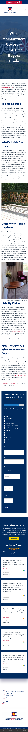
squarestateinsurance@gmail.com (15, 703)
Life (7, 442)
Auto (7, 416)
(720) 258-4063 (9, 699)
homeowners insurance (7, 87)
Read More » (6, 568)
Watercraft (8, 435)
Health (7, 440)
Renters (8, 421)
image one (13, 383)
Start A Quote (13, 2)
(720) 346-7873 (9, 695)
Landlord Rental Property (12, 428)
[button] (14, 538)
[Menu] (25, 10)
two (20, 383)
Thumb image (4, 383)
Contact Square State (20, 375)
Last (4, 466)
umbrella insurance (17, 331)
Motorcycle (8, 433)
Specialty (8, 430)
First (4, 457)
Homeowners (9, 418)
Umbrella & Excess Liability (12, 425)
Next (7, 507)
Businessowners (10, 423)
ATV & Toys (9, 437)
